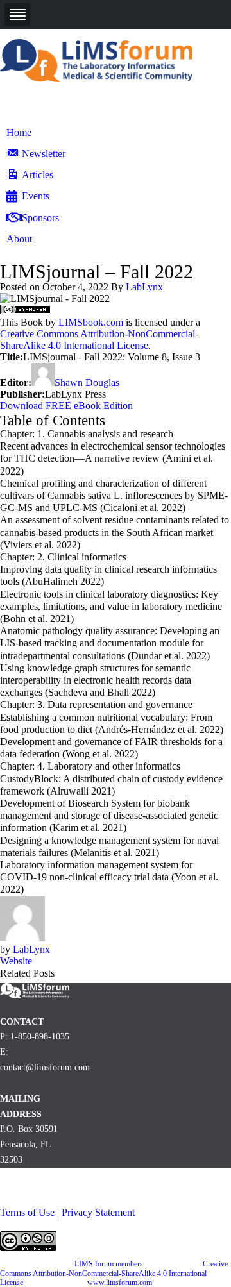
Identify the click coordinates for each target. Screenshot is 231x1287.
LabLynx (144, 287)
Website (16, 960)
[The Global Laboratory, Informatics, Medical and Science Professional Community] (96, 78)
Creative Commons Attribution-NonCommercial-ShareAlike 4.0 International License (99, 339)
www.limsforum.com (119, 1282)
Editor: (15, 382)
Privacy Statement (98, 1212)
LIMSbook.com (90, 322)
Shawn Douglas (87, 382)
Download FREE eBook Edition (66, 405)
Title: (11, 356)
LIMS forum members (108, 1263)
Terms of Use (27, 1212)
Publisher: (22, 394)
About (19, 238)
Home (18, 132)
